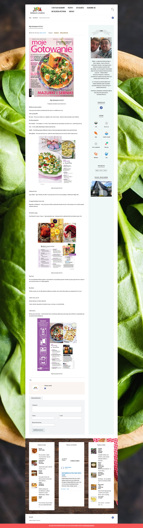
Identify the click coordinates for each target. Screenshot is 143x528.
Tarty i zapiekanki (96, 147)
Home (30, 17)
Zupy (106, 157)
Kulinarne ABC (91, 8)
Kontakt (71, 11)
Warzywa (106, 147)
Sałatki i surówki (106, 137)
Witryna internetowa (36, 422)
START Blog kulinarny (58, 8)
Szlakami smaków (42, 32)
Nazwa (34, 415)
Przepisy (70, 8)
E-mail (60, 415)
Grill (96, 126)
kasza (101, 170)
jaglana (97, 170)
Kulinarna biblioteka (64, 32)
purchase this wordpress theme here (88, 525)
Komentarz (34, 405)
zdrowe (105, 170)
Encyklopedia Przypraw (58, 11)
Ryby (96, 137)
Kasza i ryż (106, 126)
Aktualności (80, 8)
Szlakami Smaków (68, 467)
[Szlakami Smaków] (65, 459)
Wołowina (96, 157)
